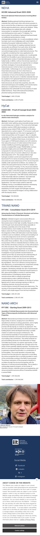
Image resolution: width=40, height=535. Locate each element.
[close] (36, 480)
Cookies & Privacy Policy (27, 519)
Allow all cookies (20, 525)
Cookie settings (19, 530)
